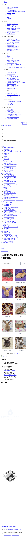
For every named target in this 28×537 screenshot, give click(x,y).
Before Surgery (10, 43)
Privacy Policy (7, 535)
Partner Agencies (11, 13)
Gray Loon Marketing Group (14, 529)
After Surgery (10, 45)
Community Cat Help (12, 88)
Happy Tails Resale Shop (13, 60)
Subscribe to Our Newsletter (14, 64)
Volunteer (9, 57)
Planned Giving (11, 65)
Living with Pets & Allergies (14, 77)
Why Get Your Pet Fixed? (13, 40)
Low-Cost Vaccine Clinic (13, 46)
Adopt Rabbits (4, 251)
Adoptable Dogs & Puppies (13, 26)
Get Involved (4, 187)
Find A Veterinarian (11, 84)
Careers (9, 14)
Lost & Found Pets (11, 72)
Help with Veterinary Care (13, 85)
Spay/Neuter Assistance (12, 47)
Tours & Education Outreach (14, 101)
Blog (8, 17)
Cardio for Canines (11, 61)
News (8, 15)
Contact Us (9, 18)
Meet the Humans (11, 10)
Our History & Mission (12, 7)
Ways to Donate (4, 231)
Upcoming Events (11, 58)
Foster (8, 56)
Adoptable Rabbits (11, 29)
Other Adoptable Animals (13, 31)
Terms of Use (15, 535)
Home (5, 2)
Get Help (3, 201)
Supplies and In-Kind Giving (14, 114)
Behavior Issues (11, 78)
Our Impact (9, 8)
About (2, 146)
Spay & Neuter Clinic (6, 173)
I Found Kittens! (11, 74)
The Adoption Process (12, 24)
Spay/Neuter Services (12, 39)
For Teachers (10, 104)
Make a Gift (10, 110)
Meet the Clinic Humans (13, 42)
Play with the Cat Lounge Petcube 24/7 (16, 67)
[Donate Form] (7, 242)
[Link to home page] (4, 125)
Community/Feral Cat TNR (13, 49)
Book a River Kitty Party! (13, 95)
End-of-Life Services (12, 86)
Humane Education (5, 225)
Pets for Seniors (11, 34)
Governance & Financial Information (16, 11)
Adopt (2, 160)
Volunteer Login (23, 122)
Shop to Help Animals (12, 115)
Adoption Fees (10, 25)
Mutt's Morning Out (12, 63)
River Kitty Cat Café (12, 93)
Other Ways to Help (12, 118)
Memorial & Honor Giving (13, 112)
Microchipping (10, 50)
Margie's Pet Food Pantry (13, 79)
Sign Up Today (17, 353)
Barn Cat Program (11, 32)
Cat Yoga (9, 96)
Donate (9, 125)
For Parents (9, 103)
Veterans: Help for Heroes (13, 81)
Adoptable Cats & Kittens (13, 28)
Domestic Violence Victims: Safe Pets (16, 82)
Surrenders (9, 75)
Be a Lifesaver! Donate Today (8, 526)
